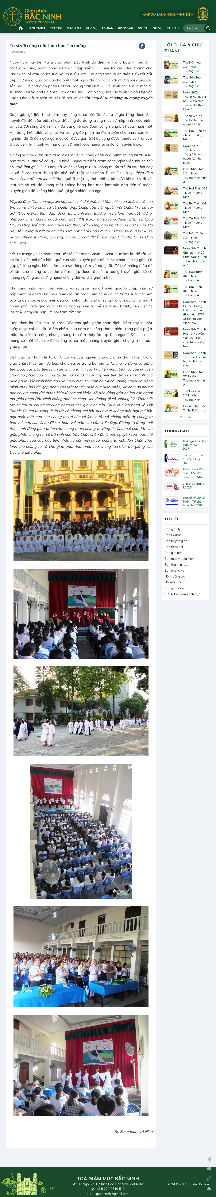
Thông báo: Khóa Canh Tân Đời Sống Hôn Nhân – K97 (194, 473)
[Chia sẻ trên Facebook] (142, 46)
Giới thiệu (36, 28)
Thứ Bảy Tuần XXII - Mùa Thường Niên (192, 291)
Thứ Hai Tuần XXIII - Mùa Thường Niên (192, 395)
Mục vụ (92, 28)
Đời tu (143, 28)
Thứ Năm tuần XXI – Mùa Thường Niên (192, 67)
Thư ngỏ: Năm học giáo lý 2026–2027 (194, 444)
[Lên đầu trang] (209, 1188)
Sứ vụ (157, 28)
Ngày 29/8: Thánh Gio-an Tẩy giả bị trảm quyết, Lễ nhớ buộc (193, 154)
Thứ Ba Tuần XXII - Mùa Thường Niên (195, 208)
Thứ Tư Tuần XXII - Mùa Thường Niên (194, 222)
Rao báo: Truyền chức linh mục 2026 (193, 459)
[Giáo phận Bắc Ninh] (32, 16)
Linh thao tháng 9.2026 (193, 485)
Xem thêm (186, 417)
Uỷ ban (107, 28)
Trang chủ (21, 28)
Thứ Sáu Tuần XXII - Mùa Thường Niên (192, 276)
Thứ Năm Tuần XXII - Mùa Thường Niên (193, 237)
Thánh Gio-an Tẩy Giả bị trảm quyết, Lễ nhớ (193, 120)
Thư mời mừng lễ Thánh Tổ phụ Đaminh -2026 (193, 501)
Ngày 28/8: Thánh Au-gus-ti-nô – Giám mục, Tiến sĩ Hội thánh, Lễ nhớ (195, 101)
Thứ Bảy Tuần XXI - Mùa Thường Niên (195, 135)
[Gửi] (208, 28)
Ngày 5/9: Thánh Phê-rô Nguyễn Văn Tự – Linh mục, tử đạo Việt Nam (194, 337)
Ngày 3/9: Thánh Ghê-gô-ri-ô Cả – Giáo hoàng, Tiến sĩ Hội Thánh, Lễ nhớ (195, 256)
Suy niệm (74, 28)
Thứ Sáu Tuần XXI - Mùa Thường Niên (192, 82)
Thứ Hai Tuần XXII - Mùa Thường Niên (195, 193)
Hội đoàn (125, 28)
